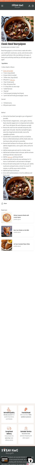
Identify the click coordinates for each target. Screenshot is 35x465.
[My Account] (28, 6)
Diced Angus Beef (8, 71)
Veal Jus (12, 80)
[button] (31, 464)
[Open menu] (1, 6)
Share (5, 203)
